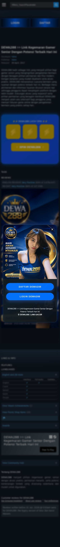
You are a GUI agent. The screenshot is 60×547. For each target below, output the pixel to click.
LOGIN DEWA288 (30, 296)
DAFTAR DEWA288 (30, 287)
